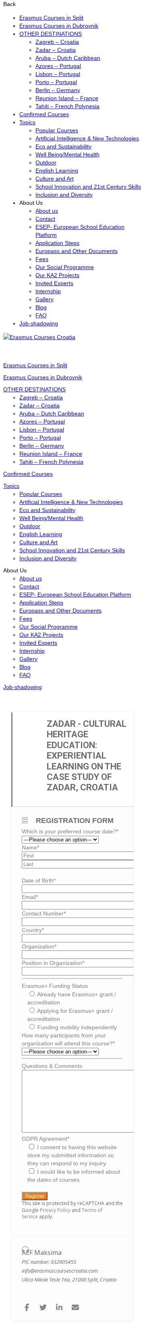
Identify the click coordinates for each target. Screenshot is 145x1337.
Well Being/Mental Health (67, 154)
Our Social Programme (64, 267)
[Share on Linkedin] (59, 1308)
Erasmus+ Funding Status (55, 986)
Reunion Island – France (66, 98)
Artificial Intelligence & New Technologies (87, 138)
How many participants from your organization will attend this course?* (68, 1039)
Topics (27, 122)
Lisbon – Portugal (57, 74)
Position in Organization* (53, 963)
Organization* (39, 946)
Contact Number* (44, 913)
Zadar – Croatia (55, 50)
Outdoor (45, 162)
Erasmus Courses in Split (51, 17)
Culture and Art (54, 178)
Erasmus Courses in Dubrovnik (58, 26)
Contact (45, 219)
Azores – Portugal (58, 66)
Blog (41, 307)
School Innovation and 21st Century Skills (88, 186)
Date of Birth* (39, 880)
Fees (41, 259)
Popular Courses (56, 130)
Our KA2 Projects (57, 275)
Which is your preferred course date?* (70, 831)
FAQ (41, 315)
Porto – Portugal (56, 82)
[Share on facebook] (27, 1308)
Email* (30, 897)
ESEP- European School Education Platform (75, 594)
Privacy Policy (55, 1210)
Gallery (44, 299)
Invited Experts (54, 283)
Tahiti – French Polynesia (67, 106)
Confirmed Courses (44, 114)
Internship (48, 291)
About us (46, 211)
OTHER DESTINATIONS (50, 34)
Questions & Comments (52, 1066)
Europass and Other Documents (76, 251)
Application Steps (57, 243)
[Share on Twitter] (43, 1308)
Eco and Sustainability (63, 146)
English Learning (56, 170)
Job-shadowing (38, 323)
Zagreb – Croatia (57, 42)
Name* (30, 847)
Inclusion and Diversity (64, 194)
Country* (33, 930)
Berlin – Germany (57, 90)
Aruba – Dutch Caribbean (67, 58)
